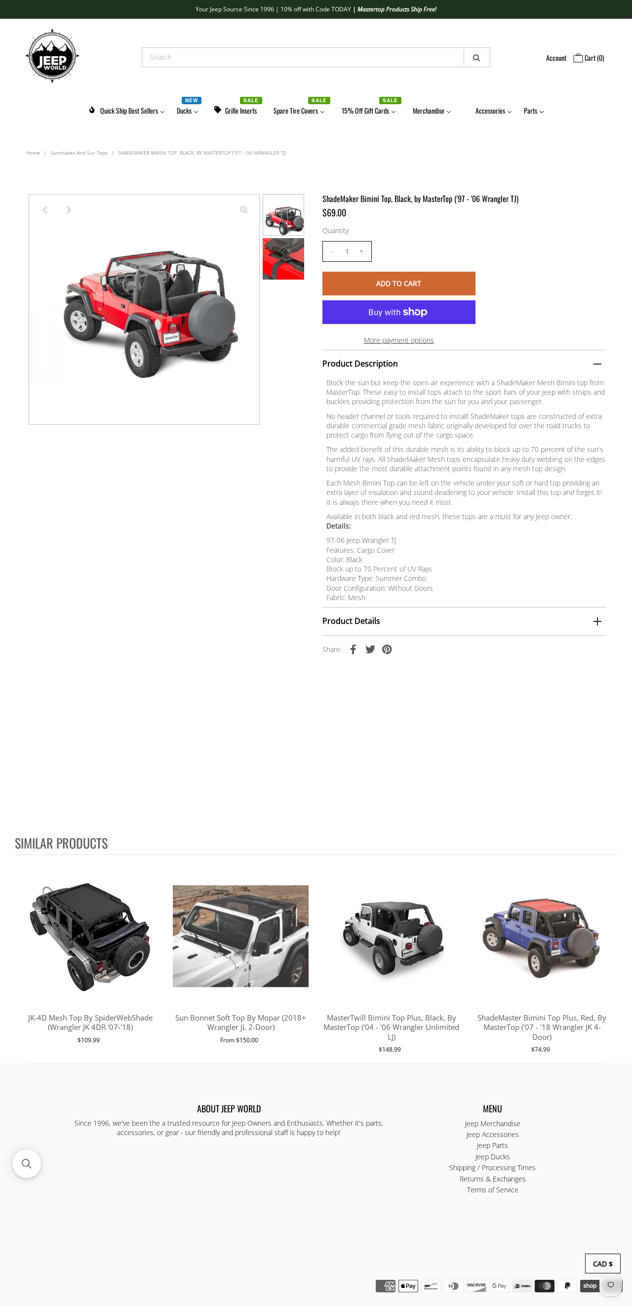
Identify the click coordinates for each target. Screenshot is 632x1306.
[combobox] (316, 57)
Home (33, 152)
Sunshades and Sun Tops (79, 152)
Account (556, 57)
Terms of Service (492, 1189)
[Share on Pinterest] (387, 649)
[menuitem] (126, 108)
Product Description (360, 363)
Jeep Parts (492, 1145)
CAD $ (603, 1263)
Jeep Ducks (492, 1156)
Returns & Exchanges (493, 1179)
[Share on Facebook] (353, 649)
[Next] (68, 210)
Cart (593, 57)
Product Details (351, 620)
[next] (607, 959)
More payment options (399, 340)
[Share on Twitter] (370, 649)
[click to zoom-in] (244, 210)
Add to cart (90, 946)
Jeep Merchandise (492, 1123)
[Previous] (44, 210)
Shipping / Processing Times (492, 1167)
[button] (26, 1163)
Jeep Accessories (493, 1134)
